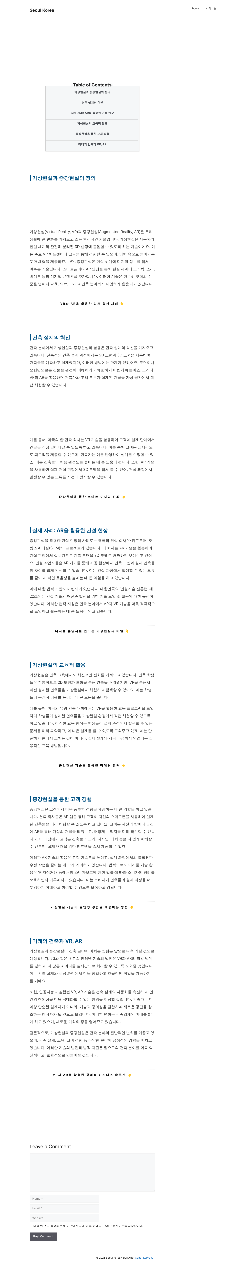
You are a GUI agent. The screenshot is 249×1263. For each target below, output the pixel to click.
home (195, 8)
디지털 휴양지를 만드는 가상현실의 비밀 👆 (92, 631)
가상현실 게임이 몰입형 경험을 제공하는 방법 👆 (92, 907)
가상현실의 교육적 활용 (92, 123)
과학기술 (211, 8)
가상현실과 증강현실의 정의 (92, 92)
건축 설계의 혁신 (92, 102)
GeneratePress (144, 1257)
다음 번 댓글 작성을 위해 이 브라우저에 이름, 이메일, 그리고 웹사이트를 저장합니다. (88, 1226)
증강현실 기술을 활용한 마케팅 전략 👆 (92, 765)
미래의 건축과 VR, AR (92, 144)
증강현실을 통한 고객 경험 (92, 133)
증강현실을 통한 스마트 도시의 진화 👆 (92, 496)
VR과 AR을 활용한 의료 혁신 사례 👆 (92, 303)
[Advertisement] (93, 57)
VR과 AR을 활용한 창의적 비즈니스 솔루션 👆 (92, 1075)
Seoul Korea (42, 10)
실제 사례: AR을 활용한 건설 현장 (92, 113)
